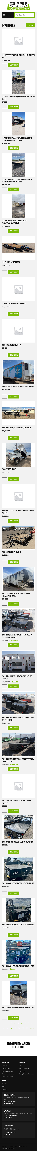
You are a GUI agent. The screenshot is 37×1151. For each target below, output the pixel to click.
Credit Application (8, 1071)
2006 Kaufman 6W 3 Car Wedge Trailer (16, 427)
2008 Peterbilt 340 (9, 469)
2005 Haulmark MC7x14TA (11, 345)
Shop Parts (22, 1071)
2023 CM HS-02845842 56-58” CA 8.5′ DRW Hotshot (16, 801)
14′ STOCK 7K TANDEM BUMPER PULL (14, 303)
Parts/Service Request (26, 1074)
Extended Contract (8, 1077)
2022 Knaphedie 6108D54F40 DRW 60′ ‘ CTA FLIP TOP (17, 677)
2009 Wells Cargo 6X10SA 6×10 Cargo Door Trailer (18, 511)
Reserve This (14, 65)
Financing (5, 1066)
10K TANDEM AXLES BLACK (11, 262)
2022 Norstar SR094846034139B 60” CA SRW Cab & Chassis (18, 760)
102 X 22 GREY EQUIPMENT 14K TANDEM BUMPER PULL (18, 56)
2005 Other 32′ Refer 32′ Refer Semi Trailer (18, 386)
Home (21, 1066)
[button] (7, 15)
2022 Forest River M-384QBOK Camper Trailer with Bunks (16, 594)
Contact (4, 1089)
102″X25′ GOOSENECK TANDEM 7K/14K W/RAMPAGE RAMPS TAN (14, 221)
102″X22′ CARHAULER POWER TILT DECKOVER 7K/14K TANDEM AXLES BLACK (17, 139)
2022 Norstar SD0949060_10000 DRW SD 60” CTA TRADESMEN (18, 718)
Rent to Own (6, 1068)
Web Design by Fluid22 (8, 1148)
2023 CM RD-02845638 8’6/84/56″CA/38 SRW (17, 841)
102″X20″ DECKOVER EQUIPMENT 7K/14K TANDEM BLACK (18, 97)
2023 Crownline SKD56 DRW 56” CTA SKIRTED (18, 883)
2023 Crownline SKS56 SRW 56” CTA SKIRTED (18, 966)
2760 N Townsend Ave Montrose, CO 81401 (18, 1114)
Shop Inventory (24, 1068)
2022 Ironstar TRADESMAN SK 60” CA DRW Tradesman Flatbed (17, 635)
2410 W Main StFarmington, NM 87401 (11, 1129)
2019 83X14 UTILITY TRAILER (11, 552)
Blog (3, 1086)
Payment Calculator (8, 1074)
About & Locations (8, 1084)
